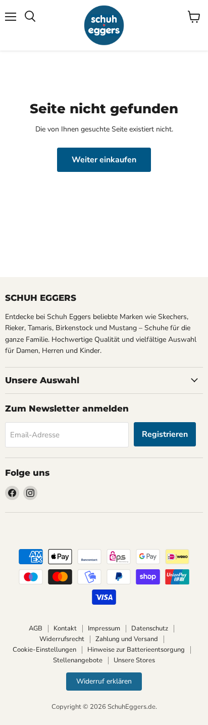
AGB (35, 628)
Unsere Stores (134, 660)
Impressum (104, 628)
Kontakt (65, 628)
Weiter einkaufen (104, 159)
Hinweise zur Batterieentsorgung (136, 649)
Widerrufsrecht (61, 639)
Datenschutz (149, 628)
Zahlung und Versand (126, 639)
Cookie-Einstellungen (44, 649)
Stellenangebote (77, 660)
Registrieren (165, 434)
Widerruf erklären (104, 681)
